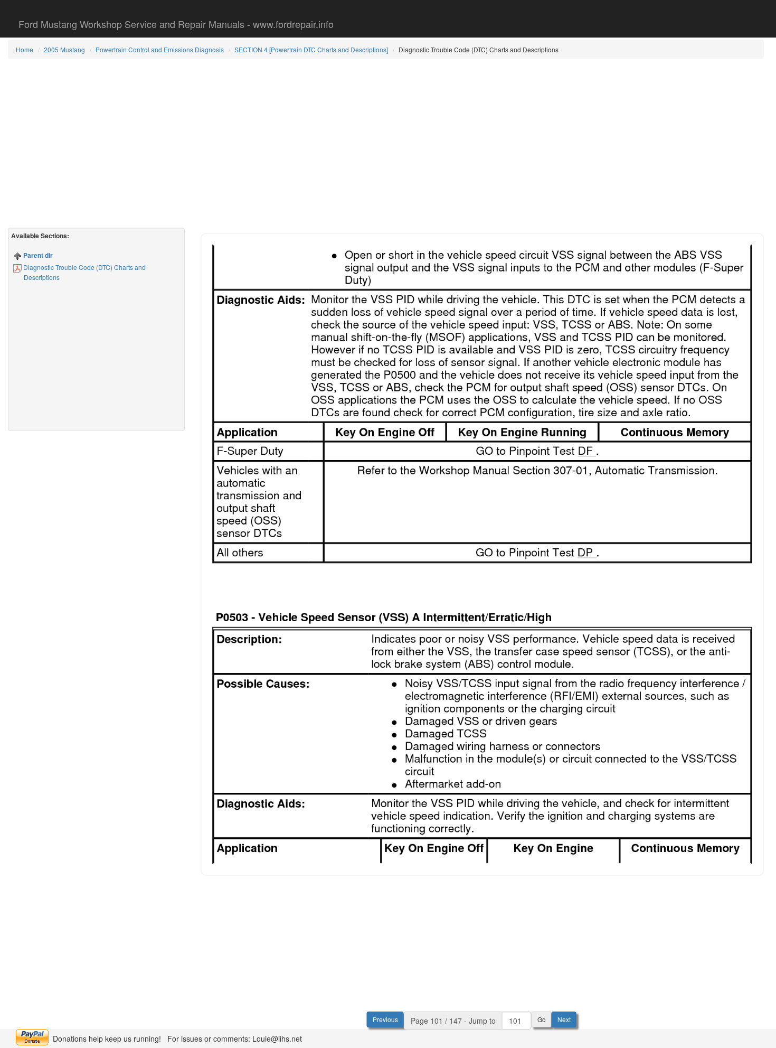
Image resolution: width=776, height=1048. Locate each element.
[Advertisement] (386, 143)
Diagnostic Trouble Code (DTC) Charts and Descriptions (84, 272)
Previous (385, 1019)
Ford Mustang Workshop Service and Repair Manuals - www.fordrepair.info (176, 24)
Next (564, 1019)
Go (541, 1019)
